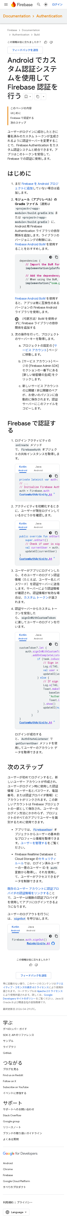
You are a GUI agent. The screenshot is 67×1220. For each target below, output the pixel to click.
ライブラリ (9, 1047)
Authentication (49, 16)
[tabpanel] (37, 487)
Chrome (8, 1169)
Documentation (16, 16)
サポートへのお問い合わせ (18, 1109)
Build (37, 34)
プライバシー (25, 1202)
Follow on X (9, 1081)
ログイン (57, 4)
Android (8, 1163)
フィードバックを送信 (25, 50)
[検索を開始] (38, 4)
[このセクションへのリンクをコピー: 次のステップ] (47, 767)
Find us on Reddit (13, 1075)
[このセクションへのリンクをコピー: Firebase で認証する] (17, 431)
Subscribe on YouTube (15, 1087)
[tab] (23, 468)
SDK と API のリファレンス (18, 1035)
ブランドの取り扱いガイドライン (22, 1133)
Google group (11, 1121)
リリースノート (12, 1127)
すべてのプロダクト (14, 1187)
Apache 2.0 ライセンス (50, 991)
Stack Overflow (12, 1115)
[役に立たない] (51, 42)
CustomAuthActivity (35, 494)
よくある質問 (11, 1139)
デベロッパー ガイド (15, 1029)
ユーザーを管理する (33, 843)
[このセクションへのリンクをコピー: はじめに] (35, 174)
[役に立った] (45, 42)
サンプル (8, 1041)
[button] (37, 323)
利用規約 (8, 1202)
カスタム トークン (36, 598)
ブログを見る (11, 1069)
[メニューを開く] (6, 4)
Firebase (12, 30)
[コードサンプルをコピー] (57, 257)
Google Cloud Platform (16, 1181)
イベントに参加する (14, 1093)
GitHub (7, 1053)
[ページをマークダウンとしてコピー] (37, 96)
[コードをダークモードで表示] (51, 257)
